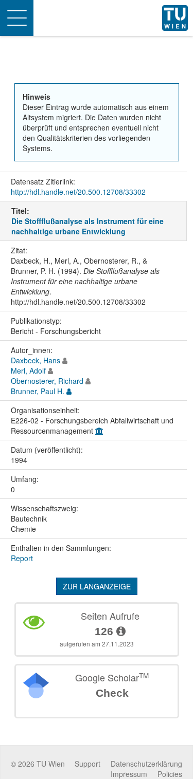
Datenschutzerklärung (146, 763)
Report (22, 558)
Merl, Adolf (28, 370)
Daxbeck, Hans (35, 360)
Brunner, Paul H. (37, 391)
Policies (169, 774)
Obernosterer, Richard (47, 381)
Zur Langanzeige (97, 586)
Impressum (129, 774)
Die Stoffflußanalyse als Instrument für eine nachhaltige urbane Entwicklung (87, 226)
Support (87, 763)
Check (112, 693)
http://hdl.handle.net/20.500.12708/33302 (78, 192)
